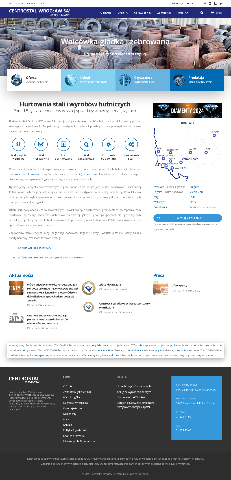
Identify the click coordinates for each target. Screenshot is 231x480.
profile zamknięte (133, 350)
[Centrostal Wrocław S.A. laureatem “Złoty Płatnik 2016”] (88, 307)
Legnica (157, 192)
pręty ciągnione (187, 355)
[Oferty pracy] (160, 288)
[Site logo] (39, 12)
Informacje (177, 3)
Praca (190, 3)
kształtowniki (195, 345)
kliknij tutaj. (198, 458)
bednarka (73, 355)
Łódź (192, 197)
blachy (72, 345)
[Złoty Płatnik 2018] (88, 288)
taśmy (25, 350)
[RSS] (215, 3)
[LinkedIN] (210, 3)
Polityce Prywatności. (178, 463)
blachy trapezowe (39, 355)
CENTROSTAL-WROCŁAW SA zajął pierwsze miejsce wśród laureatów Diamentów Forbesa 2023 (47, 319)
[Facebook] (205, 3)
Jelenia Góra (196, 192)
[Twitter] (220, 3)
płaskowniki (209, 345)
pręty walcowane (204, 355)
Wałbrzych (159, 202)
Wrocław (158, 186)
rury (88, 345)
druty (219, 345)
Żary (155, 197)
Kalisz (192, 207)
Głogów (194, 186)
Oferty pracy (179, 285)
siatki (142, 345)
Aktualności (21, 275)
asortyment (80, 121)
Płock (192, 202)
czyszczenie (91, 174)
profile (174, 345)
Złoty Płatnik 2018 (110, 284)
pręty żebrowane (99, 345)
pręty (158, 350)
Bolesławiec (160, 207)
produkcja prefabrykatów (24, 174)
